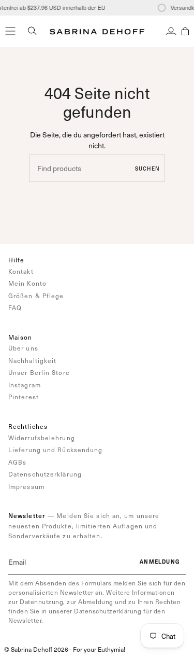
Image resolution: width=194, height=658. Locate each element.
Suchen (147, 168)
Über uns (23, 348)
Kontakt (21, 271)
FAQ (15, 307)
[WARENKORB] (185, 31)
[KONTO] (171, 31)
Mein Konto (27, 283)
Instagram (24, 384)
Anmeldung (160, 561)
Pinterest (23, 396)
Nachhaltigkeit (32, 360)
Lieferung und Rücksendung (55, 449)
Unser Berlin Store (39, 372)
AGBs (17, 462)
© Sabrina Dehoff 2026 (36, 649)
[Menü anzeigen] (10, 31)
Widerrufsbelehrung (41, 437)
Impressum (26, 486)
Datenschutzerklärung (45, 474)
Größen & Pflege (36, 295)
